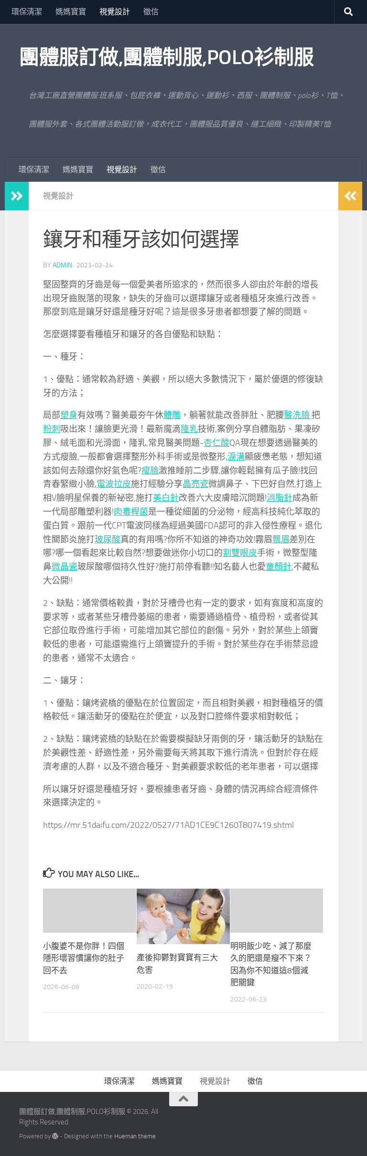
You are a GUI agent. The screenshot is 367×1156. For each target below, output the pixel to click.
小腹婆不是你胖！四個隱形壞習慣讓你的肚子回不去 (83, 958)
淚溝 (236, 456)
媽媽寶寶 (70, 11)
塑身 (68, 415)
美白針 (166, 498)
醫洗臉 (298, 415)
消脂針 (279, 498)
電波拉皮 (114, 484)
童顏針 (278, 566)
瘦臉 (150, 470)
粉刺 (51, 429)
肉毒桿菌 (131, 511)
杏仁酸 (216, 443)
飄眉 (281, 539)
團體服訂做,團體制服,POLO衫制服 (166, 57)
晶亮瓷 (195, 484)
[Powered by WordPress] (55, 1136)
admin (62, 265)
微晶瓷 (64, 566)
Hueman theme (135, 1136)
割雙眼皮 (240, 553)
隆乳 (189, 429)
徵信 (151, 11)
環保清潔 (26, 11)
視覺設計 (114, 11)
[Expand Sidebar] (17, 196)
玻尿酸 (107, 539)
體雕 (172, 415)
